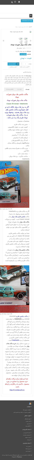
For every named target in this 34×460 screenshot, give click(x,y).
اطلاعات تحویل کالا (26, 410)
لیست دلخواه (27, 437)
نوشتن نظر (19, 48)
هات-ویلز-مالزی (9, 81)
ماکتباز (19, 82)
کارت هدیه (28, 421)
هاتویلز (27, 84)
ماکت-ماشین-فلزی (23, 81)
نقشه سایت (28, 451)
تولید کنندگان (27, 419)
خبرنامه (28, 439)
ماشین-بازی (14, 82)
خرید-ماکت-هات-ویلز (21, 77)
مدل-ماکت (23, 82)
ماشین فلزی (12, 233)
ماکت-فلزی (16, 81)
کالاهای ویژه (28, 426)
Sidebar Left (26, 20)
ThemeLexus (19, 457)
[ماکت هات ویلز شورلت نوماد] (17, 32)
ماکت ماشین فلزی (18, 329)
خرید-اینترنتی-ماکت (15, 79)
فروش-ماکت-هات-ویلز (25, 79)
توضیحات (27, 89)
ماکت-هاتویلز (15, 75)
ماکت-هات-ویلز (22, 75)
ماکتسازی (9, 82)
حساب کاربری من (27, 432)
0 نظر (24, 48)
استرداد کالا (28, 448)
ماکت (8, 79)
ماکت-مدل (28, 82)
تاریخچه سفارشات (26, 435)
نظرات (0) (19, 89)
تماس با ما (28, 446)
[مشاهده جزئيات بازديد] (30, 403)
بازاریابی (28, 423)
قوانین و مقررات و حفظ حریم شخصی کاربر (21, 412)
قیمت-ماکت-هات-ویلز (10, 77)
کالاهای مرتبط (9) (9, 89)
